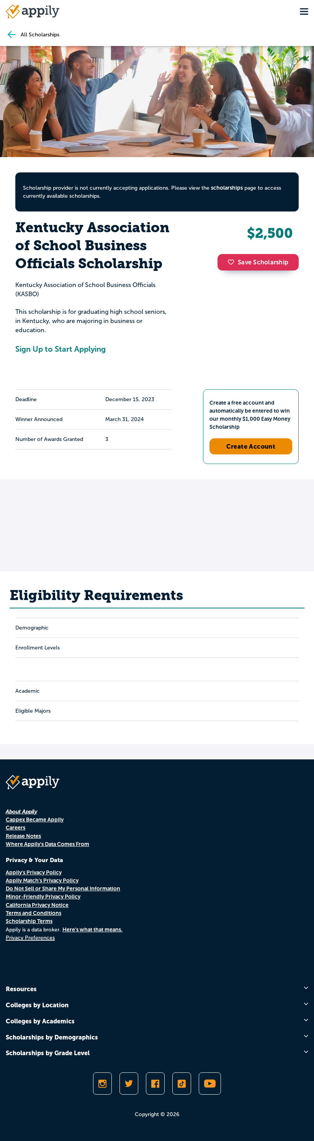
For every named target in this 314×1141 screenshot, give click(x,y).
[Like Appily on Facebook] (155, 1083)
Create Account (251, 446)
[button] (233, 262)
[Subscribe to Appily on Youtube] (210, 1083)
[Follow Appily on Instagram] (102, 1083)
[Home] (32, 11)
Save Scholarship (263, 262)
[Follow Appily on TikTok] (181, 1083)
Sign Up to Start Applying (60, 349)
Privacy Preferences (30, 938)
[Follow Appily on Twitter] (128, 1083)
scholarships (227, 188)
